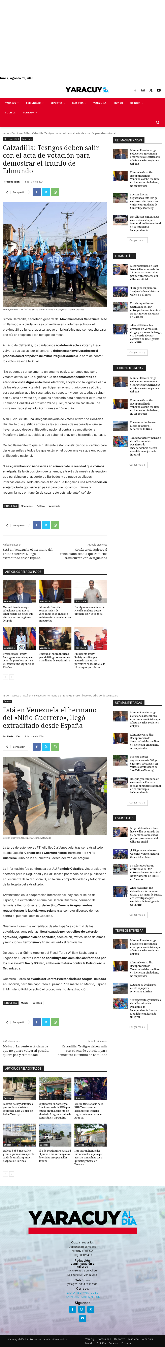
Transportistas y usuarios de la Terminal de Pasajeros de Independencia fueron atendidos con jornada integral (145, 446)
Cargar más (136, 240)
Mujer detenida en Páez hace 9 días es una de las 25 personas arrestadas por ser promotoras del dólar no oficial (144, 272)
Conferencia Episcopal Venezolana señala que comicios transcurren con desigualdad (83, 553)
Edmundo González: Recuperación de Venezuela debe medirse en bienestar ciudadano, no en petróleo (55, 613)
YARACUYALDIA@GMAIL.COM (83, 1297)
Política (41, 505)
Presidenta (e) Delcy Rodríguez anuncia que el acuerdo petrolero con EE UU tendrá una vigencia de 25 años (18, 660)
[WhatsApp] (55, 192)
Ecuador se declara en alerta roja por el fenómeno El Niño (143, 426)
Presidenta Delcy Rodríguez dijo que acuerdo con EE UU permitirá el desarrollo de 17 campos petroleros (89, 660)
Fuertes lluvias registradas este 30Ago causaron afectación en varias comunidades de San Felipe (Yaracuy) (144, 201)
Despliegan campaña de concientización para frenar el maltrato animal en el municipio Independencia (145, 223)
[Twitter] (150, 90)
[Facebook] (135, 90)
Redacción (13, 181)
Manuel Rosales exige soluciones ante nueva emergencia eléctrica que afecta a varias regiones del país (18, 613)
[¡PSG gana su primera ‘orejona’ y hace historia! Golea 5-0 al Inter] (120, 291)
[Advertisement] (82, 28)
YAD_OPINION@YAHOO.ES (82, 1292)
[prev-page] (5, 677)
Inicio (6, 133)
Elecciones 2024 (20, 133)
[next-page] (11, 677)
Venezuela (27, 139)
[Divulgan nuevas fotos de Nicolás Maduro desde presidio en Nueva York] (90, 591)
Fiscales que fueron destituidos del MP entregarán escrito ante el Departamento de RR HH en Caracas (145, 310)
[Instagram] (142, 90)
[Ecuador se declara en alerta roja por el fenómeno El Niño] (120, 426)
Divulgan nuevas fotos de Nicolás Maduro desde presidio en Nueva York (89, 610)
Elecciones (27, 505)
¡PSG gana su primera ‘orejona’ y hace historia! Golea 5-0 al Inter (145, 291)
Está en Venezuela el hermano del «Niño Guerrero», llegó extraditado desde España (28, 553)
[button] (157, 122)
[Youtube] (158, 90)
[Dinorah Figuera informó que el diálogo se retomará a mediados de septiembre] (55, 638)
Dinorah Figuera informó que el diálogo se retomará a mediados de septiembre (54, 657)
